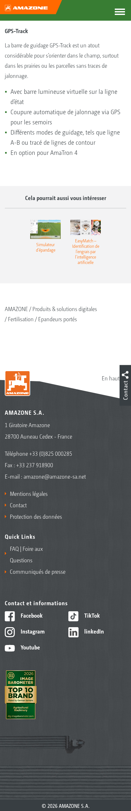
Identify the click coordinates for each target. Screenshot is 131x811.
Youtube (29, 647)
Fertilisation (21, 319)
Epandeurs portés (57, 319)
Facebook (31, 615)
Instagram (32, 631)
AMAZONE (16, 308)
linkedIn (93, 631)
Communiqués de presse (38, 571)
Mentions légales (29, 493)
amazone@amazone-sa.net (55, 476)
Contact (18, 505)
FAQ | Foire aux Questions (26, 554)
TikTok (91, 615)
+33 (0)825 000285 (50, 453)
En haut (111, 378)
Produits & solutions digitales (64, 308)
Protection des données (36, 516)
